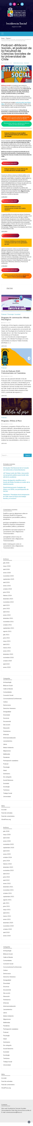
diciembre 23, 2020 (7, 424)
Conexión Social (8, 695)
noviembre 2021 (8, 621)
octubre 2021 (7, 625)
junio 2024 (6, 592)
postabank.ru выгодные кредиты (13, 529)
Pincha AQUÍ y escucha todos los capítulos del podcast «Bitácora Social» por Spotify (16, 118)
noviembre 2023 (8, 602)
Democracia (7, 705)
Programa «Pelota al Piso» (11, 421)
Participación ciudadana (10, 760)
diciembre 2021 (8, 618)
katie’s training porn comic (11, 544)
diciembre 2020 (8, 654)
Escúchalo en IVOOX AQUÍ (10, 235)
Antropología (7, 682)
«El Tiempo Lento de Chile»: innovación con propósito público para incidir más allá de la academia (16, 475)
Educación (6, 728)
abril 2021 (6, 644)
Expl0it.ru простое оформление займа (14, 513)
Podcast (26, 63)
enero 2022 (7, 615)
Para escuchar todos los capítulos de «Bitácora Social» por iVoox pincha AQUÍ (16, 124)
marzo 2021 (7, 648)
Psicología (6, 767)
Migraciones (7, 751)
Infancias (6, 734)
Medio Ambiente (8, 747)
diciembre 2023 (8, 599)
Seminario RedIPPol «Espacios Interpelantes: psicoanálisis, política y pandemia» (14, 517)
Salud (5, 770)
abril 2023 (6, 605)
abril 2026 (6, 569)
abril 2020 (6, 664)
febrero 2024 (7, 595)
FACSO (10, 288)
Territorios (6, 790)
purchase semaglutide (10, 522)
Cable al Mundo (8, 689)
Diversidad (6, 715)
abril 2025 (6, 582)
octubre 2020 (7, 661)
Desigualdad (7, 711)
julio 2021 (6, 634)
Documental (7, 721)
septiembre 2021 (8, 628)
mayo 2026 (7, 566)
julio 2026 (6, 563)
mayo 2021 (7, 641)
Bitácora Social (18, 63)
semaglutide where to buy (11, 537)
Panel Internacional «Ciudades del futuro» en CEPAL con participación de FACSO (15, 489)
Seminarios (6, 773)
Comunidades (7, 692)
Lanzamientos (7, 741)
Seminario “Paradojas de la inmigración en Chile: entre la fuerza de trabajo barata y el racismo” (16, 496)
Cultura (5, 702)
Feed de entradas (6, 813)
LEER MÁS (4, 443)
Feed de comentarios (8, 816)
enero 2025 (7, 586)
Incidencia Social (16, 23)
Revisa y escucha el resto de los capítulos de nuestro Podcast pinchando (16, 276)
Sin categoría (7, 777)
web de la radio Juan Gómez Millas (16, 103)
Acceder (4, 809)
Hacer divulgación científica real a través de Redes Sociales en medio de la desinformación (16, 482)
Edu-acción (6, 725)
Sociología (6, 787)
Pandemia (6, 757)
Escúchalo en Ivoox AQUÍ (10, 163)
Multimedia (6, 754)
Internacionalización (9, 738)
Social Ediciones (8, 780)
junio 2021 (6, 638)
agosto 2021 (7, 631)
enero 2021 (7, 651)
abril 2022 (6, 612)
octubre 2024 (7, 589)
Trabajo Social (7, 793)
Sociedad (6, 783)
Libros (5, 744)
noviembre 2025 (8, 576)
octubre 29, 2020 (7, 63)
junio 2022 (6, 608)
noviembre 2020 (8, 657)
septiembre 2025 (8, 579)
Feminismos (7, 731)
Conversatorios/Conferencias (12, 698)
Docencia (6, 718)
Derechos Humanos (9, 708)
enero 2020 (7, 667)
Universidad (7, 796)
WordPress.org (6, 819)
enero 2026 (7, 572)
